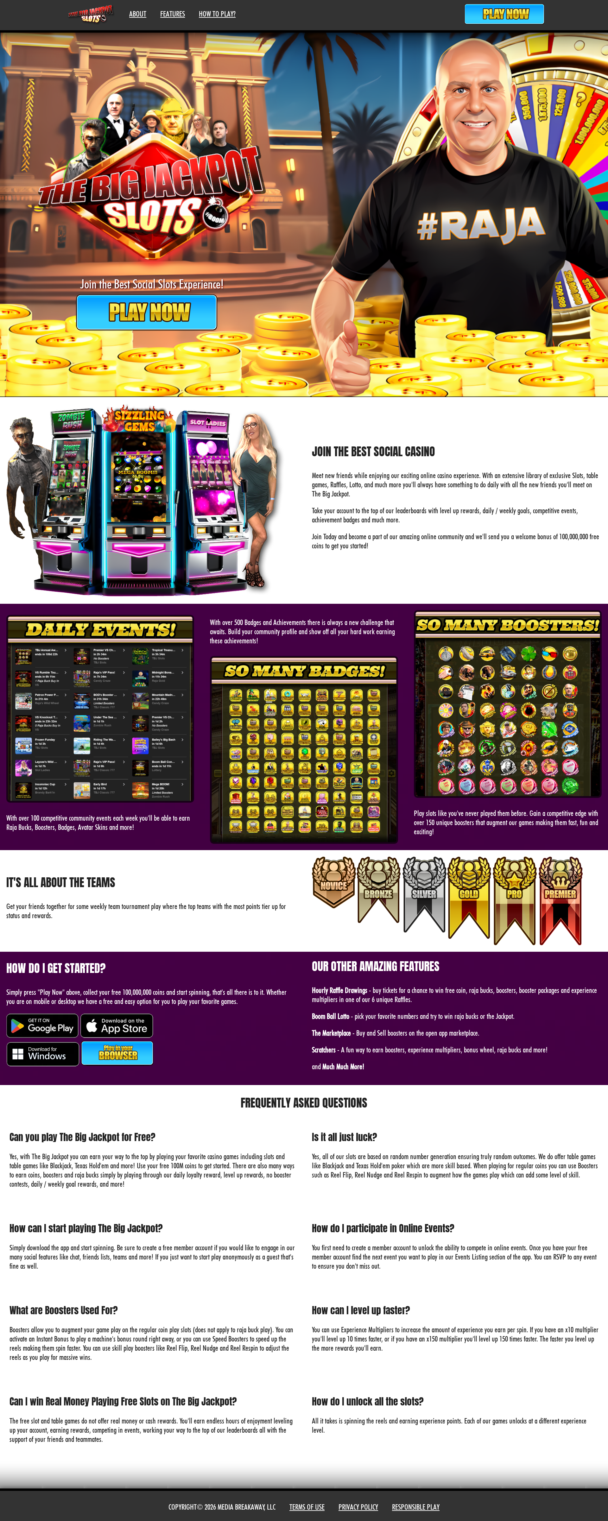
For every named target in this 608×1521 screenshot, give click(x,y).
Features (172, 13)
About (137, 13)
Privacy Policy (358, 1507)
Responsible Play (416, 1507)
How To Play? (217, 13)
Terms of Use (307, 1507)
